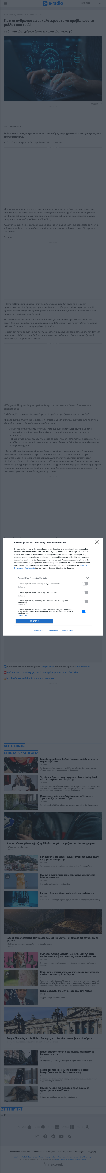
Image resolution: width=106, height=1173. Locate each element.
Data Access (53, 630)
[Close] (97, 542)
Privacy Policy (67, 630)
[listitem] (53, 578)
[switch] (85, 583)
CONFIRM (34, 621)
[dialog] (53, 586)
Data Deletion (38, 630)
